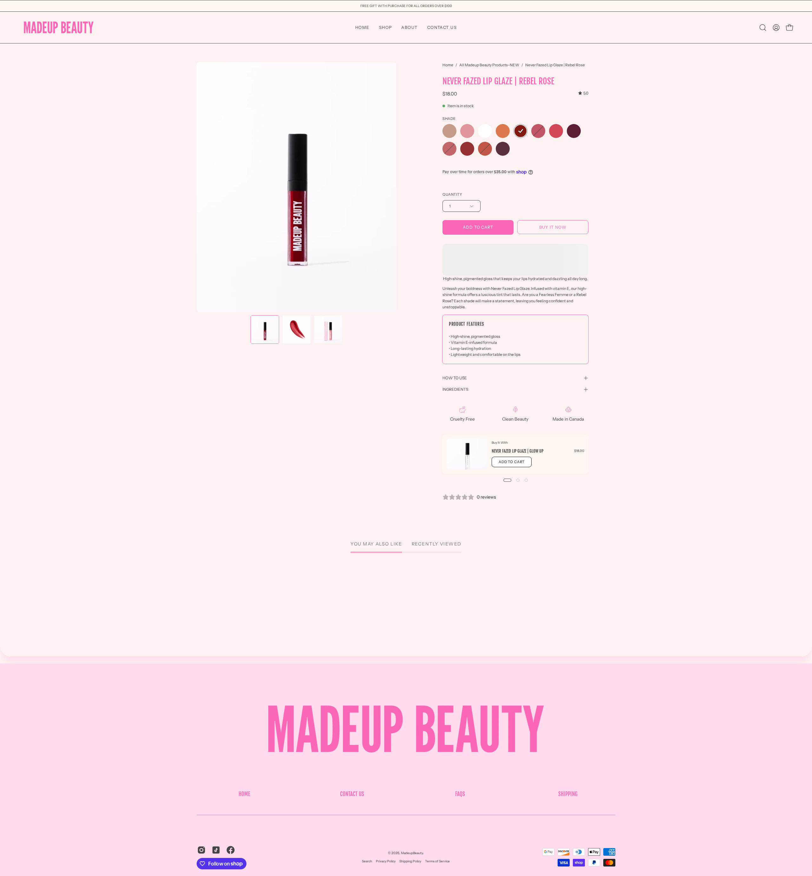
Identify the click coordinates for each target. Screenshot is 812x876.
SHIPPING (568, 794)
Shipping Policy (410, 861)
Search (367, 861)
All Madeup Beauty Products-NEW (489, 64)
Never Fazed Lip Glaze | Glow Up (517, 451)
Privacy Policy (386, 861)
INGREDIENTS (455, 389)
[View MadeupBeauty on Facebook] (230, 850)
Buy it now (552, 227)
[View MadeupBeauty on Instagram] (201, 850)
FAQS (460, 794)
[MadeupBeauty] (58, 27)
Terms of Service (437, 861)
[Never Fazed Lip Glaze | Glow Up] (467, 454)
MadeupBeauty (412, 853)
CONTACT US (352, 794)
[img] (583, 93)
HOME (244, 794)
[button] (762, 27)
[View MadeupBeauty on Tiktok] (216, 850)
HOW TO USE (454, 378)
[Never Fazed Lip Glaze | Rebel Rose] (265, 329)
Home (447, 64)
